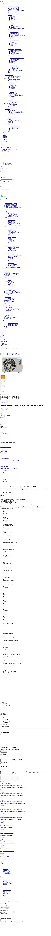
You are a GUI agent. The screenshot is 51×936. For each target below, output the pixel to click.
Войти (2, 763)
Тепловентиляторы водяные (14, 94)
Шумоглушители (14, 68)
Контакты (5, 139)
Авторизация (3, 753)
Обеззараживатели (12, 118)
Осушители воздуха (9, 103)
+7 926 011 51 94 (5, 151)
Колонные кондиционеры (13, 11)
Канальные (12, 18)
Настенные (12, 16)
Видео (4, 895)
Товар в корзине (3, 452)
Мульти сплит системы (13, 13)
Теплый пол (10, 100)
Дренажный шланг (14, 32)
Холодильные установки (10, 123)
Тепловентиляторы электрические (15, 95)
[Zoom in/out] (4, 394)
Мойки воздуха (11, 121)
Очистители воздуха (12, 116)
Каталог (4, 3)
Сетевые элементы (12, 62)
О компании (3, 886)
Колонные (12, 27)
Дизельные (12, 87)
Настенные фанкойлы (12, 213)
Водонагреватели (9, 75)
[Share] (2, 394)
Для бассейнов (13, 60)
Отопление (7, 109)
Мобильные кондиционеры (14, 7)
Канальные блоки (11, 222)
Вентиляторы (8, 73)
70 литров (12, 105)
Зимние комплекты (14, 34)
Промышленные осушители (14, 106)
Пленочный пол (13, 101)
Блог (4, 894)
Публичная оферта (7, 891)
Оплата (4, 879)
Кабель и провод (14, 36)
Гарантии (5, 892)
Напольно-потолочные (15, 19)
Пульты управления (14, 38)
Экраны (12, 46)
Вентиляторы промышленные (14, 49)
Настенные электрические (13, 309)
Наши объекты (6, 893)
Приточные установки (15, 56)
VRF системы (11, 20)
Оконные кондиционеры (13, 12)
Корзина (3, 145)
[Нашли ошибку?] (25, 934)
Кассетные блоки (11, 221)
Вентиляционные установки (14, 55)
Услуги (4, 132)
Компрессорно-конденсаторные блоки (16, 28)
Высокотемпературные (15, 126)
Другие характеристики (5, 447)
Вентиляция (8, 47)
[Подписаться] (13, 912)
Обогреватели (8, 78)
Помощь (5, 137)
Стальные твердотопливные (16, 111)
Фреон (11, 45)
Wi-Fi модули (13, 37)
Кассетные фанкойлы (12, 214)
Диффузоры (10, 72)
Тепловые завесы (11, 88)
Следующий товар (4, 402)
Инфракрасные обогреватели (14, 80)
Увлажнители (8, 119)
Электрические (13, 81)
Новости (5, 136)
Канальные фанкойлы (12, 215)
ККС (9, 130)
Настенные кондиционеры (13, 6)
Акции (4, 133)
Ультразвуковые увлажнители (14, 120)
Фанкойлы (10, 15)
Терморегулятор (13, 102)
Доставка (5, 881)
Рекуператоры (13, 69)
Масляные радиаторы (12, 93)
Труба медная (13, 44)
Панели (12, 41)
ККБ (9, 129)
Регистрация (3, 754)
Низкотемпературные (15, 128)
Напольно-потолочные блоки (14, 223)
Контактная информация (5, 897)
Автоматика (10, 113)
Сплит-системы (11, 124)
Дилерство (5, 884)
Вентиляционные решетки (13, 71)
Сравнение (4, 142)
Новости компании (7, 890)
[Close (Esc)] (0, 394)
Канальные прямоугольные (16, 50)
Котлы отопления (11, 110)
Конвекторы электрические (14, 79)
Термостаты (12, 114)
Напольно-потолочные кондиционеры (16, 10)
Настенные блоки (11, 220)
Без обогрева (13, 90)
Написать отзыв (4, 751)
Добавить (3, 417)
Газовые (12, 83)
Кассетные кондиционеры (13, 8)
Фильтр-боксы (13, 66)
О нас (4, 138)
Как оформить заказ (7, 882)
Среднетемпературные (15, 127)
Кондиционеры (8, 4)
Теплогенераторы (11, 96)
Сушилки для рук (9, 107)
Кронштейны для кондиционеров (17, 35)
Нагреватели (13, 63)
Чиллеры (10, 131)
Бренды (4, 135)
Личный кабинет (5, 141)
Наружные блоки (14, 21)
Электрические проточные (13, 77)
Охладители (13, 64)
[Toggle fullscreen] (3, 394)
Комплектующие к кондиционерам (15, 29)
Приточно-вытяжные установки (17, 58)
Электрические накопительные (14, 76)
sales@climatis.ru (4, 150)
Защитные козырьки (14, 33)
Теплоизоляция (13, 43)
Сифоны (12, 42)
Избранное (4, 144)
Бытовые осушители (12, 104)
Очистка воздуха (9, 115)
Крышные (12, 52)
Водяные (12, 92)
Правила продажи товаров (8, 883)
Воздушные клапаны (14, 67)
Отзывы (4, 888)
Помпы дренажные (14, 40)
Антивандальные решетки (16, 30)
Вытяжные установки (15, 59)
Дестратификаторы (14, 53)
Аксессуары (13, 54)
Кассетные (12, 17)
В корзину (4, 450)
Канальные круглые (14, 51)
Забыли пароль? (19, 760)
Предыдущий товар (5, 401)
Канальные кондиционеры (13, 9)
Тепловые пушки (11, 84)
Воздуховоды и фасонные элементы (15, 70)
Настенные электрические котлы (17, 112)
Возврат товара (6, 880)
